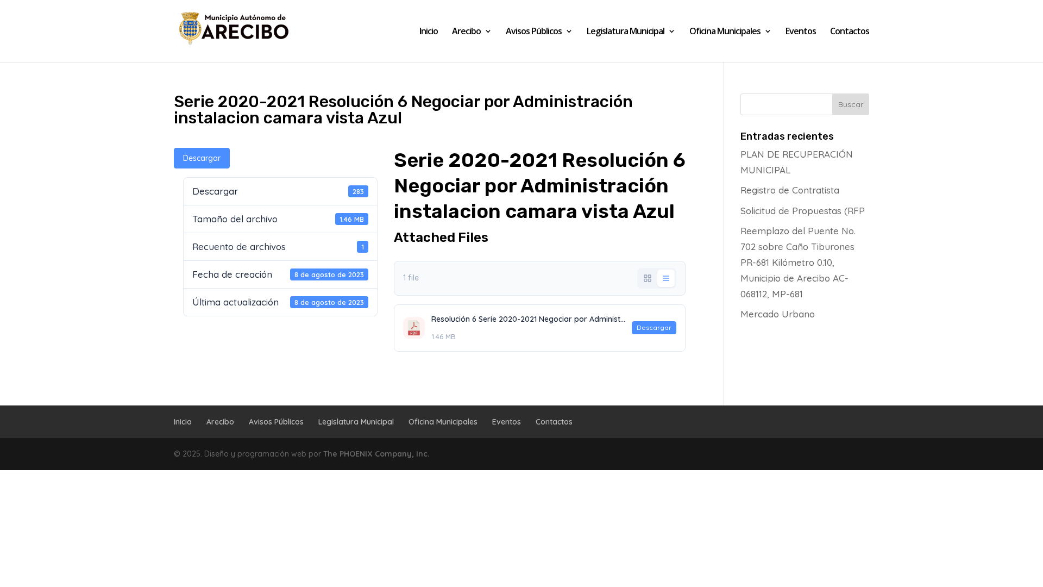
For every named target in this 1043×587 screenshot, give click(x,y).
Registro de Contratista (789, 190)
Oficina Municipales (725, 32)
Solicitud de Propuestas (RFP (802, 210)
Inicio (428, 32)
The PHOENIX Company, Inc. (376, 454)
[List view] (666, 278)
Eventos (801, 32)
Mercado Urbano (777, 314)
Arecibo (466, 32)
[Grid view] (647, 278)
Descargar (202, 158)
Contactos (849, 32)
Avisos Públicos (534, 32)
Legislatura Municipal (625, 32)
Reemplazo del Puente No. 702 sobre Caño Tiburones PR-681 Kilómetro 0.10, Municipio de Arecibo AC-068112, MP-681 (798, 262)
